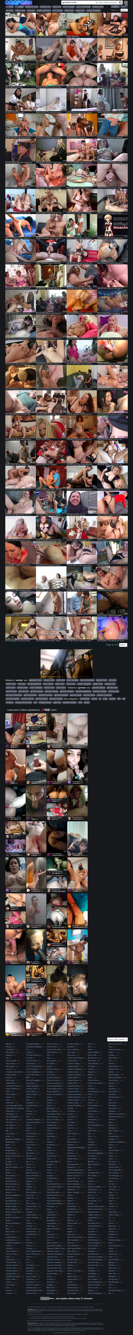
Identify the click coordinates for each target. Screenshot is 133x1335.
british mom (20, 10)
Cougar (8, 1293)
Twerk (110, 1223)
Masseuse (71, 1167)
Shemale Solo (93, 1265)
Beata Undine (11, 1153)
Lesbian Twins (72, 1103)
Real (89, 1170)
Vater (110, 1243)
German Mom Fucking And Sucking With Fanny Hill (49, 565)
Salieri (90, 1220)
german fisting (41, 699)
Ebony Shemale (32, 1175)
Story (110, 1122)
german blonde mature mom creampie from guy (80, 112)
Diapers (29, 1128)
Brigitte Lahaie (11, 1206)
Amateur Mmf (10, 1075)
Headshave (51, 1145)
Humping (50, 1206)
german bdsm (89, 695)
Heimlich (50, 1153)
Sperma (111, 1083)
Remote (91, 1181)
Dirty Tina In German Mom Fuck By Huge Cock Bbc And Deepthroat (49, 37)
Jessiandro (36, 855)
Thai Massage (113, 1175)
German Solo (52, 1047)
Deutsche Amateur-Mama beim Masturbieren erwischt (49, 540)
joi (100, 699)
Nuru (90, 1047)
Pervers (91, 1117)
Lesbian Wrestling (74, 1105)
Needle (70, 1282)
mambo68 (77, 891)
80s (119, 699)
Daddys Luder (31, 1089)
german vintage (51, 691)
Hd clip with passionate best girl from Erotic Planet (110, 62)
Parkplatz (91, 1089)
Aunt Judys (10, 1133)
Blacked (9, 1178)
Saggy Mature (93, 1217)
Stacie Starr (112, 1091)
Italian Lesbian (52, 1243)
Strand (110, 1125)
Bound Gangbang (12, 1195)
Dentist (28, 1114)
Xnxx (110, 1285)
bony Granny (31, 1173)
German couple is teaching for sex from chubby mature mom (80, 540)
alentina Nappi (114, 1240)
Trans (110, 1203)
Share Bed (92, 1248)
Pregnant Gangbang (95, 1153)
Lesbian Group (72, 1072)
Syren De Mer (113, 1150)
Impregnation (51, 1223)
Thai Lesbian (113, 1173)
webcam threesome (23, 702)
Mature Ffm (71, 1178)
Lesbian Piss (72, 1083)
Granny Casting (52, 1077)
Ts (109, 1217)
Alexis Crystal (11, 1061)
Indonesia (50, 1234)
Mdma (69, 1195)
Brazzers (9, 1198)
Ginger (49, 1066)
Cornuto (9, 1290)
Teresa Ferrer (113, 1167)
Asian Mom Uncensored (14, 1108)
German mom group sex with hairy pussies (110, 288)
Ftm (27, 1260)
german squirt (75, 695)
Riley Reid (92, 1192)
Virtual (110, 1251)
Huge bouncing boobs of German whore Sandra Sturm (80, 490)
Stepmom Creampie (115, 1114)
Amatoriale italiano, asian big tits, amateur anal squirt (110, 464)
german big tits (27, 699)
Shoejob (91, 1268)
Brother (8, 1215)
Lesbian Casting (73, 1063)
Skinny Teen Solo (114, 1044)
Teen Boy (111, 1164)
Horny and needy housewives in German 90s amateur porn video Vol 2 (18, 188)
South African (113, 1066)
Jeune (49, 1276)
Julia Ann (50, 1282)
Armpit (8, 1097)
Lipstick (70, 1125)
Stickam (111, 1119)
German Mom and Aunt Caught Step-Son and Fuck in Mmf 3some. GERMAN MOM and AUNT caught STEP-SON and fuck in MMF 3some (49, 162)
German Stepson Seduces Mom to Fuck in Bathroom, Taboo (80, 238)
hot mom (9, 10)
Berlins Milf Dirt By (73, 37)
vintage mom (110, 684)
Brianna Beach (11, 1203)
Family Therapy (32, 1217)
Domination (30, 1153)
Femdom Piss (31, 1234)
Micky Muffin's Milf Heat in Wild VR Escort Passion (110, 339)
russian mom (45, 7)
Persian (91, 1114)
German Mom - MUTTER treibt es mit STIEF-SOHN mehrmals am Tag (49, 288)
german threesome (14, 695)
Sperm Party (113, 1080)
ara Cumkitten (73, 1049)
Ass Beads (10, 1114)
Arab (7, 1091)
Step (110, 1100)
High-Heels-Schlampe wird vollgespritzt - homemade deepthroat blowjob (49, 515)
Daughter (29, 1103)
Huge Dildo (51, 1198)
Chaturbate (10, 1260)
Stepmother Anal (114, 1117)
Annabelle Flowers (13, 1086)
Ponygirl (91, 1142)
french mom (49, 688)
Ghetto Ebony (52, 1052)
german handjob (61, 695)
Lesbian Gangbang (74, 1069)
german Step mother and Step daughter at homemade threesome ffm (18, 313)
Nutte (90, 1049)
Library (69, 1119)
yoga (105, 699)
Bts (7, 1226)
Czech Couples (32, 1069)
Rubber (90, 1203)
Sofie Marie (112, 1058)
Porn (89, 1147)
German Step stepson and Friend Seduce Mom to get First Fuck (49, 313)
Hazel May (51, 1136)
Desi (28, 1117)
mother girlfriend (43, 10)
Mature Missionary (74, 1187)
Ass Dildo (9, 1122)
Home (49, 1167)
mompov (9, 702)
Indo (48, 1231)
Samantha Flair (93, 1223)
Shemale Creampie (95, 1257)
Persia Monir (92, 1111)
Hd (48, 1139)
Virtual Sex (112, 1254)
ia (109, 1293)
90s (35, 702)
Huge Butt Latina (53, 1192)
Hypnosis (50, 1212)
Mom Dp (70, 1243)
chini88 (14, 747)
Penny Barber (93, 1105)
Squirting (111, 1089)
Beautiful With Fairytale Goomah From (79, 263)
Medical (70, 1198)
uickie (91, 1161)
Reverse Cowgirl (94, 1187)
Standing (111, 1094)
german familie (72, 615)
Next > (124, 10)
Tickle (110, 1181)
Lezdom (70, 1114)
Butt (7, 1229)
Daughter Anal (31, 1105)
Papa (90, 1086)
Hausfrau (50, 1133)
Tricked (111, 1206)
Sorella (111, 1063)
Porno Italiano (93, 1150)
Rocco (90, 1195)
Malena (70, 1150)
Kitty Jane (50, 1293)
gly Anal (112, 1226)
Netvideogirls (72, 1285)
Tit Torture (112, 1189)
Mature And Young (74, 1173)
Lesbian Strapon (73, 1100)
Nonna (90, 1044)
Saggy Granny (93, 1215)
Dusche (29, 1170)
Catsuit (8, 1245)
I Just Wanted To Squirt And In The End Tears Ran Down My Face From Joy (110, 590)
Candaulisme (11, 1237)
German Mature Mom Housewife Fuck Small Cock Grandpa (18, 490)
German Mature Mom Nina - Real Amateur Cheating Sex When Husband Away (49, 641)
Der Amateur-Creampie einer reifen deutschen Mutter (80, 87)
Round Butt (92, 1201)
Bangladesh (10, 1150)
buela (8, 1044)
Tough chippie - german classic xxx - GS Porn (49, 590)
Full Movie (30, 1265)
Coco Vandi (10, 1285)
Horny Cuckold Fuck (43, 439)
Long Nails (71, 1139)
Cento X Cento (11, 1254)
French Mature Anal (33, 1251)
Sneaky (111, 1055)
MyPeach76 (56, 783)
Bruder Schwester (12, 1223)
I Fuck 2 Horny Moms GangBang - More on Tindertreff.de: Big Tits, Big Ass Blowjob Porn (110, 313)
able (110, 1153)
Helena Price (51, 1156)
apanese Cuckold (54, 1245)
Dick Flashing (31, 1133)
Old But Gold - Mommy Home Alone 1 (18, 590)
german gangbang (83, 691)
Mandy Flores (72, 1159)
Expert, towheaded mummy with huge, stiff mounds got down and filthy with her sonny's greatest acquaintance (49, 238)
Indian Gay (51, 1226)
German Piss (31, 1293)
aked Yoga (71, 1276)
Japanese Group (53, 1260)
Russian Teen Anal (95, 1209)
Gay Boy (29, 1274)
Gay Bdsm (30, 1271)
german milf (23, 691)
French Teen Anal (32, 1254)
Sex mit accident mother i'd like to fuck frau (49, 414)
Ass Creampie (11, 1119)
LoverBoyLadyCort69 (58, 927)
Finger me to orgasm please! (15, 62)
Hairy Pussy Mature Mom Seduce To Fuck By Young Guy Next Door (18, 238)
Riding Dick (92, 1189)
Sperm (110, 1072)
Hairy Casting (52, 1111)
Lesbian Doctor (73, 1066)
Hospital (50, 1175)
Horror (49, 1173)
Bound (8, 1192)
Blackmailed (10, 1175)
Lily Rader (71, 1122)
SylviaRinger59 (37, 981)
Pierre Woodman (94, 1125)
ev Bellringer (113, 1282)
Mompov (70, 1257)
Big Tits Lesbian (12, 1167)
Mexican (70, 1203)
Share (20, 7)
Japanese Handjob (54, 1262)
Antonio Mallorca (12, 1089)
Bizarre (8, 1173)
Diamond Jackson (32, 1122)
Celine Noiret (10, 1251)
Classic (8, 1282)
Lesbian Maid (72, 1077)
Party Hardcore (93, 1091)
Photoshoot (92, 1119)
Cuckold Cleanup (32, 1055)
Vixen (110, 1257)
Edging (28, 1181)
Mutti (69, 1274)
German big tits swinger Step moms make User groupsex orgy (80, 565)
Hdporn (49, 1142)
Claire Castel (10, 1279)
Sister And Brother (94, 1282)
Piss (89, 1136)
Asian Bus (9, 1103)
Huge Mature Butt (53, 1201)
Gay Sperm (30, 1282)
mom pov (31, 10)
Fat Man (29, 1226)
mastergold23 (77, 1017)
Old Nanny (92, 1061)
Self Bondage (93, 1240)
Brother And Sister (12, 1217)
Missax (70, 1229)
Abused (8, 1047)
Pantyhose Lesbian (95, 1083)
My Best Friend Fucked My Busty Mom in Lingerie (18, 339)
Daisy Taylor (30, 1091)
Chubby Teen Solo (12, 1276)
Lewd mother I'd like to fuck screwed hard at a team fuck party (110, 414)
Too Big (111, 1198)
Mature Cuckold (73, 1175)
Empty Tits (30, 1198)
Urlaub (110, 1237)
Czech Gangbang (32, 1072)
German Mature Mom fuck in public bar (18, 162)
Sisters (90, 1290)
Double (29, 1156)
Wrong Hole (112, 1279)
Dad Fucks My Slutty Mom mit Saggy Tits (80, 213)
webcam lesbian (69, 702)
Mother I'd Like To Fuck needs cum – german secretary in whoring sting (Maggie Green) (18, 464)
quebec (112, 699)
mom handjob (68, 7)
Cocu (8, 1288)
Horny (49, 1170)
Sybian (111, 1145)
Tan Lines (112, 1161)
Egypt (28, 1184)
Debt (28, 1108)
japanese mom (32, 7)
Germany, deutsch (103, 565)
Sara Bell (91, 1229)
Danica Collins (31, 1094)
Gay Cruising (31, 1276)
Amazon (9, 1077)
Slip (109, 1047)
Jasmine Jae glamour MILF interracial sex (110, 112)
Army (8, 1100)
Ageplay (9, 1055)
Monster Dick (72, 1262)
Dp (27, 1161)
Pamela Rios (92, 1080)
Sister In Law (92, 1288)
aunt (80, 702)
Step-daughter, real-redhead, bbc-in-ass (110, 641)
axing (111, 1262)
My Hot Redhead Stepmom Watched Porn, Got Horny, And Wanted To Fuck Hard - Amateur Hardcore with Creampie (110, 137)
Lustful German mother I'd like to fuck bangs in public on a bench (110, 439)
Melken (70, 1201)
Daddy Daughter (32, 1086)
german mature (98, 688)
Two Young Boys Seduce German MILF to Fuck (110, 87)
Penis (90, 1103)
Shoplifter (91, 1271)
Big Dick (9, 1164)
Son (109, 1061)
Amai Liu (9, 1069)
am (7, 1234)
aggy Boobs (93, 1212)
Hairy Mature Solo (53, 1114)
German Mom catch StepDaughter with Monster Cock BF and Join (80, 188)
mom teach (61, 688)
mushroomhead (57, 747)
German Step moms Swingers (46, 464)
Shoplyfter (91, 1276)
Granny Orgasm (52, 1091)
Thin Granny (113, 1178)
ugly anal (57, 702)
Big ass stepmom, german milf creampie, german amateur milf (110, 515)
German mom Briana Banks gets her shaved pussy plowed (80, 62)
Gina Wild (50, 1063)
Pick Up (91, 1122)
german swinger (99, 691)
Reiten (90, 1178)
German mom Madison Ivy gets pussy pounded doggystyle (18, 37)
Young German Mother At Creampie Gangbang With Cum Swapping (18, 615)
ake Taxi (29, 1209)
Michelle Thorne (73, 1212)
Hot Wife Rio (51, 1178)
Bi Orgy (8, 1161)
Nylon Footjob (93, 1052)
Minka (69, 1226)
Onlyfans (91, 1069)
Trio (109, 1209)
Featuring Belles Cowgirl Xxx (76, 137)
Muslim (70, 1265)
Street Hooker (113, 1131)
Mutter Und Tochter (74, 1271)
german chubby (56, 699)
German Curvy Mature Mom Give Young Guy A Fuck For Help (18, 515)
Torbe (110, 1201)
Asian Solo (10, 1111)
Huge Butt (50, 1189)
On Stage (91, 1066)
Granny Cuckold (53, 1080)
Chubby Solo (10, 1274)
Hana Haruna (52, 1122)
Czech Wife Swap (32, 1075)
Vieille (110, 1248)
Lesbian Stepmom (74, 1097)
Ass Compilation (12, 1117)
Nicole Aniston (72, 1288)
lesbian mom (98, 7)
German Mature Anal (33, 1290)
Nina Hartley (72, 1293)
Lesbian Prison (72, 1089)
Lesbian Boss (72, 1061)
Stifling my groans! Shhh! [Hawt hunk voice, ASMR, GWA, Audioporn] (110, 238)
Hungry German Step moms (15, 112)
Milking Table (72, 1223)
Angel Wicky (10, 1083)
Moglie (69, 1231)
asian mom (10, 688)
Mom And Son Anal (74, 1237)
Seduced (91, 1237)
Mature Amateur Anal (75, 1170)
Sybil (110, 1147)
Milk (68, 1217)
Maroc (69, 1161)
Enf (27, 1201)
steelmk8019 (77, 783)
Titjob (110, 1192)
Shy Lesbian (92, 1279)
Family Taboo (31, 1215)
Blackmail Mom (11, 1184)
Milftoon (70, 1215)
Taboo (110, 1156)
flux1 (34, 729)
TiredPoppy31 (78, 855)
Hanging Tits (51, 1125)
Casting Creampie (12, 1243)
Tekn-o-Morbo (16, 819)
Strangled (112, 1128)
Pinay (90, 1128)
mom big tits (58, 10)
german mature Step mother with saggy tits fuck (49, 490)
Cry (27, 1049)
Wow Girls (112, 1274)
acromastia (72, 1142)
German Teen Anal (53, 1049)
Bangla (8, 1147)
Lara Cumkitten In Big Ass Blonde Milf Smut (110, 263)
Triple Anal (112, 1212)
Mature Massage (73, 1184)
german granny (36, 691)
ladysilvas (36, 783)
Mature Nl (71, 1189)
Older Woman (93, 1063)
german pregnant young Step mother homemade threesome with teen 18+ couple (18, 641)
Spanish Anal (113, 1069)
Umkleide (112, 1234)
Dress (28, 1167)
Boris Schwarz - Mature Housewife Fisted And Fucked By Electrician (110, 615)
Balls (7, 1145)
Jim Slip (50, 1279)
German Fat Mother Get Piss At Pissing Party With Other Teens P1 (49, 87)
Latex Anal (71, 1055)
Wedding (111, 1265)
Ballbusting (10, 1142)
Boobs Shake (11, 1189)
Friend (28, 1257)
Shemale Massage (95, 1260)
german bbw (113, 691)
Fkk (27, 1240)
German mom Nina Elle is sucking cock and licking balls (49, 389)
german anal (11, 691)
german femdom (45, 695)
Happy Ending (52, 1128)
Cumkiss (29, 1058)
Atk (7, 1131)
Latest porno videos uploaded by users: (32, 710)
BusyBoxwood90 (58, 855)
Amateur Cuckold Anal (14, 1072)
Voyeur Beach (113, 1260)
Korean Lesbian (73, 1044)
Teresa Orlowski (114, 1170)
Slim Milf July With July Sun (76, 515)
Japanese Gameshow (55, 1254)
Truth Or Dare (113, 1215)
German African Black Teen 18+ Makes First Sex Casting (110, 364)
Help (48, 1159)
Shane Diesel (93, 1245)
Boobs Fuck (10, 1187)
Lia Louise (71, 1117)
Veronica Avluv (113, 1245)
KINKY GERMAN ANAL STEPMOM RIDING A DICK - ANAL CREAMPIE (49, 263)
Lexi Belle (71, 1111)
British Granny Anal (13, 1212)
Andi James (10, 1080)
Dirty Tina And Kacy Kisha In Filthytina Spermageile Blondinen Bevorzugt (49, 62)
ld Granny (92, 1058)
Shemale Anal (93, 1254)
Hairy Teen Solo (53, 1119)
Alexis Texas (10, 1063)
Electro (28, 1189)
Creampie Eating (32, 1044)
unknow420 (15, 963)
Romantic (91, 1198)
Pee (89, 1097)
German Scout (52, 1044)
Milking (70, 1220)
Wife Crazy (112, 1268)
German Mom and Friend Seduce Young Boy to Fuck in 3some (18, 263)
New (123, 6)
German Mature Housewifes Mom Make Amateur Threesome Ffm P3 (18, 288)
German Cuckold (32, 1285)
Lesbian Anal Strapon (75, 1058)
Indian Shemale (52, 1229)
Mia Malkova (72, 1209)
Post (11, 7)
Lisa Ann (70, 1128)
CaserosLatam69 (17, 999)
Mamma (70, 1153)
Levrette (70, 1108)
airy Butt (50, 1108)
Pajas (90, 1077)
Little (69, 1131)
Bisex (8, 1170)
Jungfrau (50, 1285)
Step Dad (111, 1103)
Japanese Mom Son (54, 1268)
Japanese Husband (54, 1265)
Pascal (90, 1094)
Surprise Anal (113, 1136)
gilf (124, 699)
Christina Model (11, 1271)
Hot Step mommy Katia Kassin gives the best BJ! (80, 641)
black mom (69, 10)
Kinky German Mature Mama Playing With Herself (18, 439)
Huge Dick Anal (52, 1195)
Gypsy (49, 1105)
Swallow (111, 1139)
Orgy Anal (91, 1072)
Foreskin (29, 1243)
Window (111, 1271)
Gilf (48, 1055)
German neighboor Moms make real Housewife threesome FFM (80, 162)
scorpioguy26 (57, 999)
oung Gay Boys (114, 1290)
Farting (28, 1223)
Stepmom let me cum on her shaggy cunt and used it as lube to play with (110, 188)
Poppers (91, 1145)
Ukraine (111, 1231)
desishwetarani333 (80, 927)
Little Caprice (72, 1133)
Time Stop (112, 1187)
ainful (90, 1075)
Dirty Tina (29, 1142)
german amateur (67, 691)
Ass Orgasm (10, 1125)
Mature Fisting (72, 1181)
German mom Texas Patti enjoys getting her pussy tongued (80, 464)
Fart (27, 1220)
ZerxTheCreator (37, 891)
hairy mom (80, 10)
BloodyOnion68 (78, 999)
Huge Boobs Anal (53, 1184)
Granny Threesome (54, 1094)
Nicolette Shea (72, 1290)
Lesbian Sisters (73, 1091)
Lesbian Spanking (74, 1094)
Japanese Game (53, 1251)
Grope (49, 1097)
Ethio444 (55, 801)
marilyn (14, 909)
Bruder (8, 1220)
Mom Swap (71, 1251)
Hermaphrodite (52, 1161)
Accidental (10, 1049)
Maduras (70, 1145)
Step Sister (112, 1108)
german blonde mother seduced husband (49, 213)
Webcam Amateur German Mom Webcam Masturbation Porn (18, 213)
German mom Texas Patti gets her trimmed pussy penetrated (18, 364)
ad (27, 1077)
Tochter (111, 1195)
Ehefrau (29, 1187)
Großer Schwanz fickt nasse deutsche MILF (18, 137)
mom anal (57, 7)
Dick (28, 1131)
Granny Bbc (51, 1075)
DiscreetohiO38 (78, 747)
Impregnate (51, 1220)
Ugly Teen (112, 1229)
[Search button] (120, 2)
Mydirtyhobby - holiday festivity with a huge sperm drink (18, 565)
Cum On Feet (31, 1061)
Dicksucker (30, 1136)
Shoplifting (92, 1274)
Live (68, 1136)
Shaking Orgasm (94, 1243)
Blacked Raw (11, 1181)
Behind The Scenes (13, 1156)
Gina (48, 1058)
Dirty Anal (29, 1139)
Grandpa (50, 1072)
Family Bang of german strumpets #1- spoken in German (80, 389)
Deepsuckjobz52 (58, 945)
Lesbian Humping (73, 1075)
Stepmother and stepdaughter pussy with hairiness (110, 162)
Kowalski (70, 1047)
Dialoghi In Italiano (33, 1119)
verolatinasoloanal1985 (58, 891)
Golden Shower (52, 1069)
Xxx (109, 1288)
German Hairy (31, 1288)
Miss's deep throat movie (13, 87)
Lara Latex (71, 1052)
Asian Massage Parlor (14, 1105)
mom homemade (83, 7)
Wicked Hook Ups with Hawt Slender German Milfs (110, 389)
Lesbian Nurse (72, 1080)
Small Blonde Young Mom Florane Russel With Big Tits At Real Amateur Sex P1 (49, 364)
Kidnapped (51, 1290)
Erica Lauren (31, 1203)
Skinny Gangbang (94, 1293)
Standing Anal (113, 1097)
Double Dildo (31, 1159)
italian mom (98, 684)
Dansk (28, 1097)
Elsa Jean (30, 1195)
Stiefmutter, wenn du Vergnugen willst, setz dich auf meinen (80, 288)
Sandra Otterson (94, 1226)
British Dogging (11, 1209)
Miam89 (14, 783)
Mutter (69, 1268)
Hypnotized (51, 1215)
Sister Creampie (94, 1285)
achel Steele (93, 1164)
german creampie (104, 695)
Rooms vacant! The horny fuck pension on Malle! (49, 112)
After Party (9, 1052)
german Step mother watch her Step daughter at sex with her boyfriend (80, 590)
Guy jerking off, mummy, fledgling (108, 490)
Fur (27, 1262)
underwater (84, 699)
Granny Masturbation (54, 1086)
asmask (29, 1268)
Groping (50, 1100)
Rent (89, 1184)
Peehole (91, 1100)
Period (90, 1108)
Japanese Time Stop (54, 1271)
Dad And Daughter (33, 1080)
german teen (112, 688)
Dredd (28, 1164)
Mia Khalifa (71, 1206)
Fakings (29, 1212)
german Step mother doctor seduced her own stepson (80, 364)
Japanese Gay (52, 1257)
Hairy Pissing (52, 1117)
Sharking (91, 1251)
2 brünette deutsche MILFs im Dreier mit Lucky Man (80, 439)
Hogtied (50, 1164)
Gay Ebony (30, 1279)
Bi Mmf (8, 1159)
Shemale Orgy (93, 1262)
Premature (92, 1156)
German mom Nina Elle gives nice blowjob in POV (18, 540)
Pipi (89, 1133)
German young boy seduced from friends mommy (80, 414)
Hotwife (49, 1181)
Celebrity (9, 1248)
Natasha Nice (72, 1279)
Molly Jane (71, 1234)
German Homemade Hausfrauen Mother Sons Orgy (18, 389)
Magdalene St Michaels (76, 1147)
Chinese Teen (11, 1268)
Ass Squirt (9, 1128)
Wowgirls (111, 1276)
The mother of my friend (105, 37)
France (28, 1245)
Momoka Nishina (73, 1254)
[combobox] (89, 2)
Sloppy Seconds (114, 1049)
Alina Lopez (10, 1066)
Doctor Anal (30, 1145)
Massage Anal (72, 1164)
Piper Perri (92, 1131)
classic (94, 699)
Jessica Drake (52, 1274)
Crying (28, 1052)
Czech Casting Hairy (33, 1066)
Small (110, 1052)
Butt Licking (10, 1231)
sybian (86, 702)
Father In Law (31, 1229)
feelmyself (51, 1217)
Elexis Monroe (31, 1192)
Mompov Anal (72, 1260)
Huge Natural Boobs (54, 1203)
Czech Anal (30, 1063)
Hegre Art (50, 1150)
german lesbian (30, 695)
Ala (7, 1058)
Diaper (28, 1125)
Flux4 (34, 747)
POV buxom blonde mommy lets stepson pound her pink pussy (18, 414)
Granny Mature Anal (54, 1089)
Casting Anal (10, 1240)
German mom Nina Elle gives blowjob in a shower (49, 137)
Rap (89, 1167)
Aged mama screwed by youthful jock (79, 313)
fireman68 (36, 927)
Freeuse (29, 1248)
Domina (29, 1150)
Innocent (50, 1237)
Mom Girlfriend (72, 1245)
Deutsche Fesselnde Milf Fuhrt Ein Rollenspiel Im (49, 339)
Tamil (110, 1159)
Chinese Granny (12, 1265)
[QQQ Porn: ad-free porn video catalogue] (24, 3)
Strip (110, 1133)
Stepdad (111, 1111)
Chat (7, 1257)
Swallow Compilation (116, 1142)
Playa (90, 1139)
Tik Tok (111, 1184)
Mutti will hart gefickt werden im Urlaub (80, 339)
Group (49, 1103)
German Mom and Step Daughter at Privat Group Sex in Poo (49, 188)
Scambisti (91, 1231)
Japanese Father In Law (56, 1248)
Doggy (28, 1147)
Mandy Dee (71, 1156)
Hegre (49, 1147)
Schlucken (92, 1234)
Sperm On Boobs (114, 1077)
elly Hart (50, 1288)
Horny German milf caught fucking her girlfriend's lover (110, 213)
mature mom (22, 688)
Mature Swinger (73, 1192)
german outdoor (12, 699)
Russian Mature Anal (95, 1206)
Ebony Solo (30, 1178)
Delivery (29, 1111)
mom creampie (36, 688)
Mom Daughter (72, 1240)
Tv (109, 1220)
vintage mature (45, 702)
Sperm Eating (113, 1075)
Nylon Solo (92, 1055)
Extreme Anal (31, 1206)
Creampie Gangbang (34, 1047)
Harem (49, 1131)
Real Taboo (92, 1175)
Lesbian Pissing (73, 1086)
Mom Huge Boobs (74, 1248)
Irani (48, 1240)
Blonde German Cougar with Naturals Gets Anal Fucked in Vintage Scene (110, 540)
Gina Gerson (51, 1061)
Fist (27, 1237)
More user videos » (117, 1039)
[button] (125, 2)
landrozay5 (36, 963)
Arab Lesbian (11, 1094)
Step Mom (112, 1105)
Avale (8, 1136)
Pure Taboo (92, 1159)
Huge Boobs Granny (54, 1187)
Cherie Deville (11, 1262)
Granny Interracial (53, 1083)
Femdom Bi (30, 1231)
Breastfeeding (11, 1201)
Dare (28, 1100)
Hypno (49, 1209)
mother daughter (93, 10)
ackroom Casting (12, 1139)
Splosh (111, 1086)
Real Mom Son (93, 1173)
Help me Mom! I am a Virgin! (45, 615)
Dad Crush (30, 1083)
